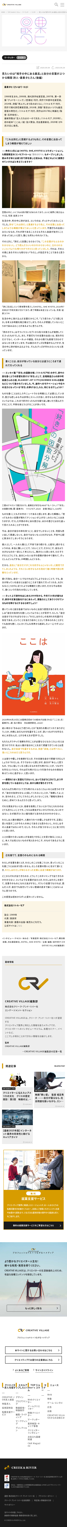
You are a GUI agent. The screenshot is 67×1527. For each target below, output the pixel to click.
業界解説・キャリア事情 (34, 1424)
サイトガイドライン (44, 1370)
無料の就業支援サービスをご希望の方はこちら (33, 1225)
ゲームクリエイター (34, 1407)
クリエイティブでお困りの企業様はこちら (33, 1359)
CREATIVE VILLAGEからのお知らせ (56, 1416)
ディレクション (21, 1429)
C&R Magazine (34, 1444)
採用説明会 (7, 1407)
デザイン (20, 1397)
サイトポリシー (9, 1504)
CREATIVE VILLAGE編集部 (21, 1001)
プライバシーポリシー (46, 1496)
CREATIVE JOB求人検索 (8, 1398)
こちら (19, 925)
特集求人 (6, 1403)
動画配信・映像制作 (21, 1409)
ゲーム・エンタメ (55, 1402)
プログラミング (22, 1402)
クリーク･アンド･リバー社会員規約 (17, 1500)
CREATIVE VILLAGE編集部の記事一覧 (43, 1051)
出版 (49, 1410)
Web (49, 1394)
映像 (49, 1398)
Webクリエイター (34, 1401)
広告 (49, 1406)
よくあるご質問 (22, 1370)
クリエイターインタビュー (34, 1431)
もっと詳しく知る (33, 1308)
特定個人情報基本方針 (42, 1500)
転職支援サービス (8, 1413)
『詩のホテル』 (38, 154)
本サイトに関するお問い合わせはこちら (33, 1350)
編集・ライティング (21, 1415)
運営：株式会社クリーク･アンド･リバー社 (19, 1496)
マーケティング (22, 1422)
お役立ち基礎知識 (34, 1438)
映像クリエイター (34, 1414)
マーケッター (34, 1419)
